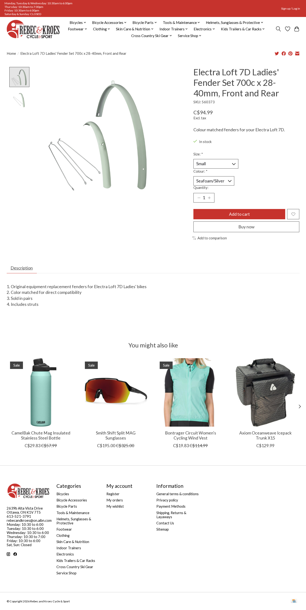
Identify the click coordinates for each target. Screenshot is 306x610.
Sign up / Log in (290, 8)
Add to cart (239, 214)
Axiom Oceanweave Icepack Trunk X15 (265, 435)
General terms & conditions (177, 494)
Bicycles (62, 494)
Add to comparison (212, 238)
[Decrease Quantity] (199, 197)
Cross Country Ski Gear (74, 567)
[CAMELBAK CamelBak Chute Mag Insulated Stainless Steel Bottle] (41, 392)
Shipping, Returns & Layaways (171, 515)
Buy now (246, 226)
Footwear (64, 529)
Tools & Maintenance (72, 513)
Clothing (63, 535)
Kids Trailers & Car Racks (75, 561)
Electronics (65, 554)
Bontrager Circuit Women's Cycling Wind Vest (190, 435)
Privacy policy (167, 500)
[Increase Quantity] (209, 197)
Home (11, 53)
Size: (198, 154)
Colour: (200, 171)
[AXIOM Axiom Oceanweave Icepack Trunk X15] (265, 392)
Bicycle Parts (66, 506)
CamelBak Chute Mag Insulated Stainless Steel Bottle (40, 435)
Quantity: (200, 188)
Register (113, 494)
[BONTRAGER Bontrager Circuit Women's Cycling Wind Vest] (190, 392)
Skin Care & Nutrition (72, 542)
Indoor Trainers (68, 548)
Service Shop (66, 573)
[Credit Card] (294, 601)
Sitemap (162, 529)
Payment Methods (171, 506)
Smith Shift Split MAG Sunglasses (115, 435)
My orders (114, 500)
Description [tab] (22, 267)
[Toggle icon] (278, 29)
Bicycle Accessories (71, 500)
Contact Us (165, 523)
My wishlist (115, 506)
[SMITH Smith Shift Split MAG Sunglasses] (116, 392)
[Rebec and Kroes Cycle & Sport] (33, 29)
